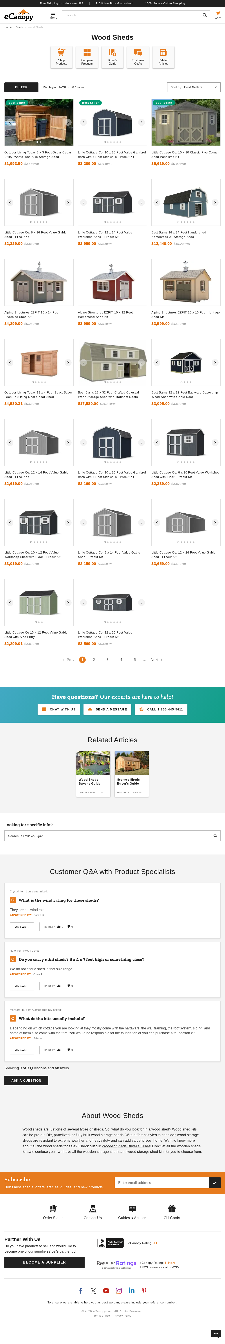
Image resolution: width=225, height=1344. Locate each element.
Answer (22, 926)
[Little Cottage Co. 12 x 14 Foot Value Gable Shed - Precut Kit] (39, 442)
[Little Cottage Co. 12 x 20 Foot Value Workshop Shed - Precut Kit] (112, 602)
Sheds (20, 27)
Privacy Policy (122, 1315)
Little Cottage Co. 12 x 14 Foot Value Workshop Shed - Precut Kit (105, 235)
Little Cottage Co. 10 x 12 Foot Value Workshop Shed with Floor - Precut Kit (32, 555)
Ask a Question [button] (26, 1080)
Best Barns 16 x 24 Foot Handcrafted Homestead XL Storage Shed (178, 235)
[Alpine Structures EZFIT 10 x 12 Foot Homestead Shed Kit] (112, 282)
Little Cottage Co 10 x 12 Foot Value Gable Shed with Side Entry (35, 635)
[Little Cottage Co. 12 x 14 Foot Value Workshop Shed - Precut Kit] (112, 202)
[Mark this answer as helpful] (58, 926)
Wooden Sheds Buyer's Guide (126, 1146)
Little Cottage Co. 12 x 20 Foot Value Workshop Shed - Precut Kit (105, 635)
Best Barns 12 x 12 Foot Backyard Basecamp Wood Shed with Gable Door (184, 395)
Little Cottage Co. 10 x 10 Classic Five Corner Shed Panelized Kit (185, 154)
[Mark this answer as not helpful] (68, 926)
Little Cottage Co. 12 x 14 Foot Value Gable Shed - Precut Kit (36, 475)
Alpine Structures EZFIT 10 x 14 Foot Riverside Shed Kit (31, 315)
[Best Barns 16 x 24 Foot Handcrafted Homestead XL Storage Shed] (186, 202)
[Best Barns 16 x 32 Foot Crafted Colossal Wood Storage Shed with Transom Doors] (112, 362)
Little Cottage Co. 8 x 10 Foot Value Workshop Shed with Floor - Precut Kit (185, 475)
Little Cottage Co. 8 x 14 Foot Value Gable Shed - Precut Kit (109, 555)
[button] (107, 709)
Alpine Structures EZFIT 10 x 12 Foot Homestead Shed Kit (105, 315)
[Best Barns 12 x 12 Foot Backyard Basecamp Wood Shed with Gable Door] (186, 362)
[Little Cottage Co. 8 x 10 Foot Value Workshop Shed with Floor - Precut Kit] (186, 442)
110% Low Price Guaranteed (114, 3)
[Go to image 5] (117, 142)
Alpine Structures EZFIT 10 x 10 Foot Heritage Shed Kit (185, 315)
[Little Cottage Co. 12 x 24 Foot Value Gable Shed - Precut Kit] (186, 522)
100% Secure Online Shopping (165, 3)
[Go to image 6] (120, 142)
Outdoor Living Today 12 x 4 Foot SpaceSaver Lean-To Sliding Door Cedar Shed (38, 395)
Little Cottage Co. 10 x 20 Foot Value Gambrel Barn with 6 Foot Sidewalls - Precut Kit (112, 154)
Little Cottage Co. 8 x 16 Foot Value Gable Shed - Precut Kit (35, 235)
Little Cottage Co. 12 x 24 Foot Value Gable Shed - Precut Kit (183, 555)
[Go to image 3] (111, 142)
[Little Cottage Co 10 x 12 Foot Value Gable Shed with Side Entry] (39, 602)
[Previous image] (9, 122)
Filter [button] (21, 87)
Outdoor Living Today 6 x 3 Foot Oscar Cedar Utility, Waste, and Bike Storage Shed (37, 154)
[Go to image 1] (37, 142)
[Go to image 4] (114, 142)
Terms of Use (102, 1315)
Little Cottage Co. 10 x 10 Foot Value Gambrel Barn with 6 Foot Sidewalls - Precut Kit (112, 475)
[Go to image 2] (40, 142)
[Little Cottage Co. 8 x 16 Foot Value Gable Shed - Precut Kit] (39, 202)
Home (8, 27)
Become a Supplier (44, 1262)
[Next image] (68, 122)
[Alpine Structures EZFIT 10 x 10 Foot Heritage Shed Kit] (186, 282)
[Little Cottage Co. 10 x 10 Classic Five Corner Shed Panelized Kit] (186, 122)
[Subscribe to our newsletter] (215, 1182)
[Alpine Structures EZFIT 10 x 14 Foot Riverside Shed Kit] (39, 282)
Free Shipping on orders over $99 (61, 3)
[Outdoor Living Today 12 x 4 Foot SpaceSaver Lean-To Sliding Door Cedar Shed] (39, 362)
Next (154, 660)
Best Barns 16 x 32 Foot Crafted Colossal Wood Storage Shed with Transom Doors (108, 395)
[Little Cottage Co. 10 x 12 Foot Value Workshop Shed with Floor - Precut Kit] (39, 522)
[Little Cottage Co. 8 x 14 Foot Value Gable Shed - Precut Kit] (112, 522)
